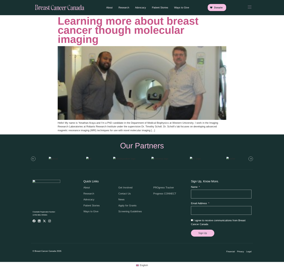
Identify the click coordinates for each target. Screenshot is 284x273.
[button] (33, 159)
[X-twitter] (44, 220)
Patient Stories (160, 7)
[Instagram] (49, 220)
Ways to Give (181, 7)
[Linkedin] (39, 220)
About (109, 7)
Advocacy (140, 7)
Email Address (199, 203)
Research (123, 7)
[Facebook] (34, 220)
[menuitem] (142, 265)
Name (194, 187)
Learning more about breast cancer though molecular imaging (128, 30)
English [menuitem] (144, 265)
